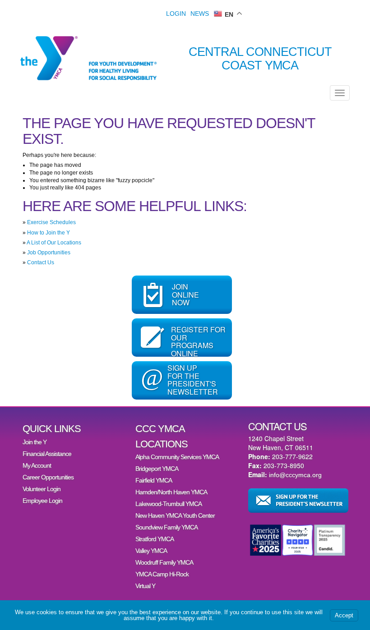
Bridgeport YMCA (156, 468)
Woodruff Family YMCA (164, 562)
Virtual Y (145, 585)
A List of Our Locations (54, 242)
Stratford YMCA (154, 539)
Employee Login (42, 500)
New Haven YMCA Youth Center (175, 515)
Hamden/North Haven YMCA (171, 492)
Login (176, 13)
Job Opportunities (48, 252)
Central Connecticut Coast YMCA (260, 59)
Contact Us (40, 262)
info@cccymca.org (295, 474)
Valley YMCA (151, 550)
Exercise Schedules (51, 222)
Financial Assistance (47, 453)
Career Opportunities (48, 477)
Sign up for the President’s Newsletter (298, 500)
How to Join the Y (48, 233)
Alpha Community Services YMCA (177, 456)
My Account (37, 465)
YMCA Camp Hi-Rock (162, 574)
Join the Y (34, 442)
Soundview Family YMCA (166, 527)
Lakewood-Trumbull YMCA (168, 503)
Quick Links (52, 428)
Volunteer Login (41, 488)
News (199, 13)
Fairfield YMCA (153, 480)
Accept (344, 615)
